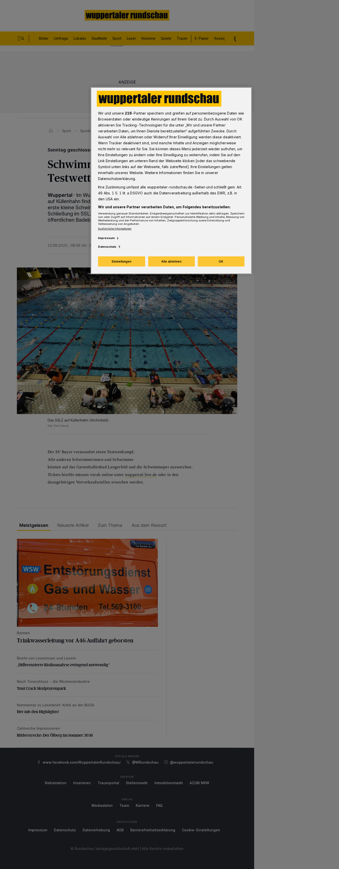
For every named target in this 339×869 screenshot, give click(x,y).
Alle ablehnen (171, 261)
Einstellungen (121, 261)
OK (221, 261)
